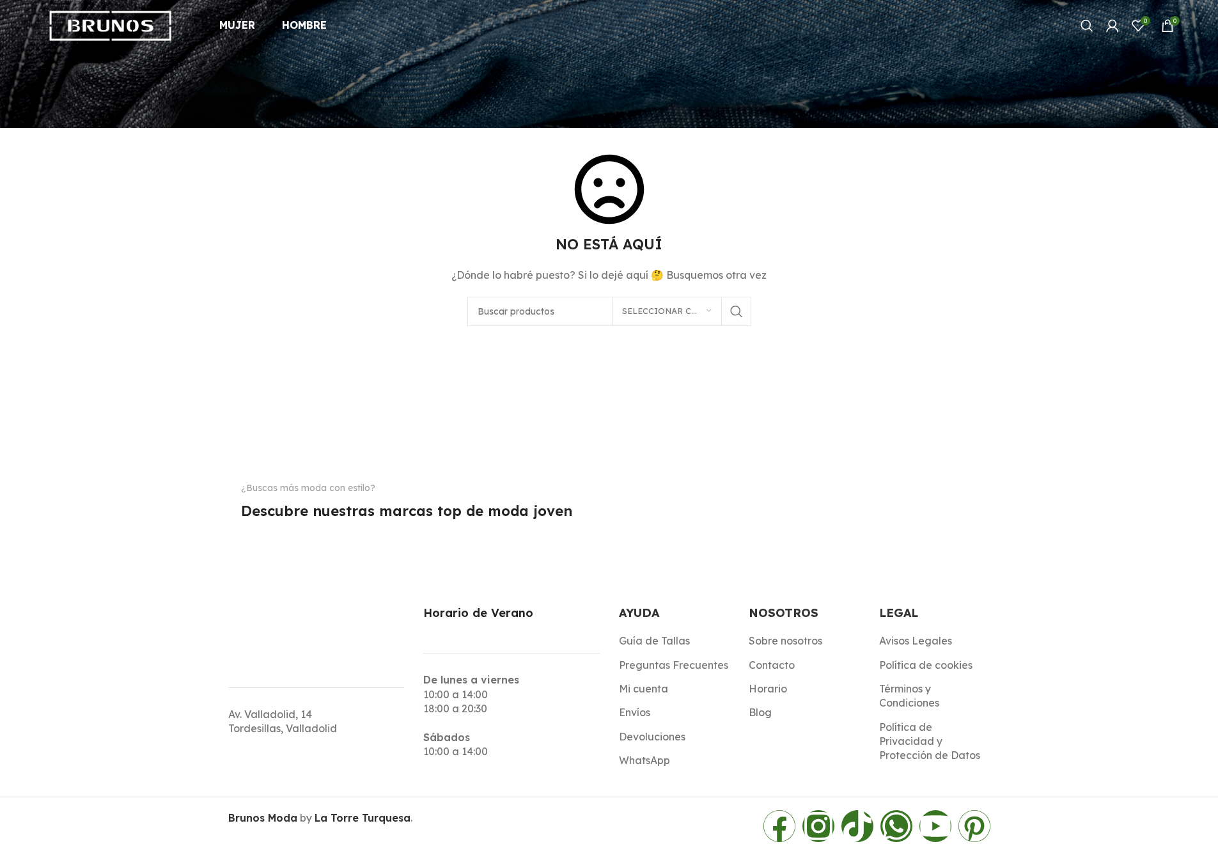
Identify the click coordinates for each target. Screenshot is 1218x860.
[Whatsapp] (896, 826)
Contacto (772, 665)
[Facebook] (779, 826)
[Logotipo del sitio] (111, 24)
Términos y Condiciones (909, 695)
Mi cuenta (643, 688)
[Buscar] (1087, 25)
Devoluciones (652, 736)
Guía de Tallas (654, 640)
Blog (760, 712)
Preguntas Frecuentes (673, 665)
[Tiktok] (857, 826)
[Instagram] (818, 826)
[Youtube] (935, 826)
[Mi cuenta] (1112, 25)
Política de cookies (925, 665)
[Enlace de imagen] (261, 536)
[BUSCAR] (736, 311)
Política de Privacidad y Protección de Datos (929, 741)
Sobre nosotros (785, 640)
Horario (768, 688)
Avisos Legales (915, 640)
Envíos (634, 712)
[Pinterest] (974, 826)
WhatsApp (644, 760)
